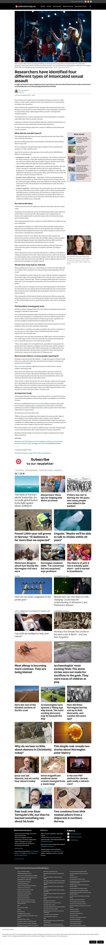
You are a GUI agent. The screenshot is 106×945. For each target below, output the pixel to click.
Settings (93, 942)
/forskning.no (74, 840)
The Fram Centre (74, 877)
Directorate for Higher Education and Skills (27, 875)
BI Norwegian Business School (24, 873)
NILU (18, 905)
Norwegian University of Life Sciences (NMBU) (54, 906)
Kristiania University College (24, 891)
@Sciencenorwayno (76, 837)
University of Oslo (74, 915)
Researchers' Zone (80, 6)
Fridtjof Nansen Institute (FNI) (24, 879)
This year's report (20, 366)
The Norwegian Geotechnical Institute (78, 888)
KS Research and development (24, 893)
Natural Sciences (68, 6)
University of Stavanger (75, 919)
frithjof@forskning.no (47, 846)
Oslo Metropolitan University (50, 916)
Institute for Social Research (23, 887)
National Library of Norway (23, 897)
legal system (19, 470)
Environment (57, 6)
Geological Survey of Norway (24, 881)
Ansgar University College (23, 871)
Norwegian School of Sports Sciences (52, 902)
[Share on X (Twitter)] (18, 473)
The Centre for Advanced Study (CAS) (78, 871)
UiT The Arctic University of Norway (78, 903)
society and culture (45, 470)
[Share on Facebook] (16, 473)
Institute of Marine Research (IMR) (25, 889)
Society (49, 6)
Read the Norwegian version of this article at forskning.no (33, 453)
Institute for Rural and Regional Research (26, 885)
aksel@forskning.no (56, 837)
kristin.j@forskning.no (57, 851)
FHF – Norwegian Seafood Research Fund (27, 877)
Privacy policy (19, 848)
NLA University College (22, 907)
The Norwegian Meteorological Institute (79, 890)
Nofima (19, 909)
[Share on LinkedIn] (21, 473)
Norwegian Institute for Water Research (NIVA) (54, 880)
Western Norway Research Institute (78, 925)
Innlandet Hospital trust (23, 883)
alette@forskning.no (47, 841)
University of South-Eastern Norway (78, 917)
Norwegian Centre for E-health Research (26, 921)
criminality (58, 470)
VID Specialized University (76, 921)
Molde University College (23, 895)
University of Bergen (74, 911)
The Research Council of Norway (77, 899)
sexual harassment (32, 470)
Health (43, 6)
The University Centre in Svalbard (77, 901)
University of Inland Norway (76, 913)
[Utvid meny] (90, 6)
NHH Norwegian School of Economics (26, 899)
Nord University (21, 911)
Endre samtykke (19, 859)
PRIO (45, 918)
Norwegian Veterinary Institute (51, 908)
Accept (100, 942)
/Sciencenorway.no (75, 833)
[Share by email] (23, 473)
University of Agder (74, 909)
